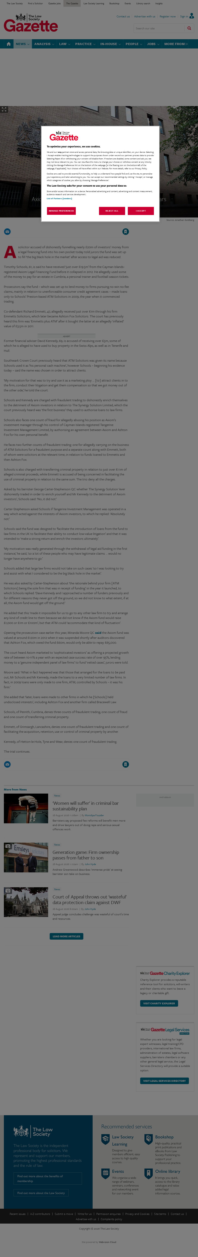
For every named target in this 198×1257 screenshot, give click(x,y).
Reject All (112, 210)
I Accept (141, 210)
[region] (100, 174)
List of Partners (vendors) (59, 198)
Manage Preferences (61, 210)
